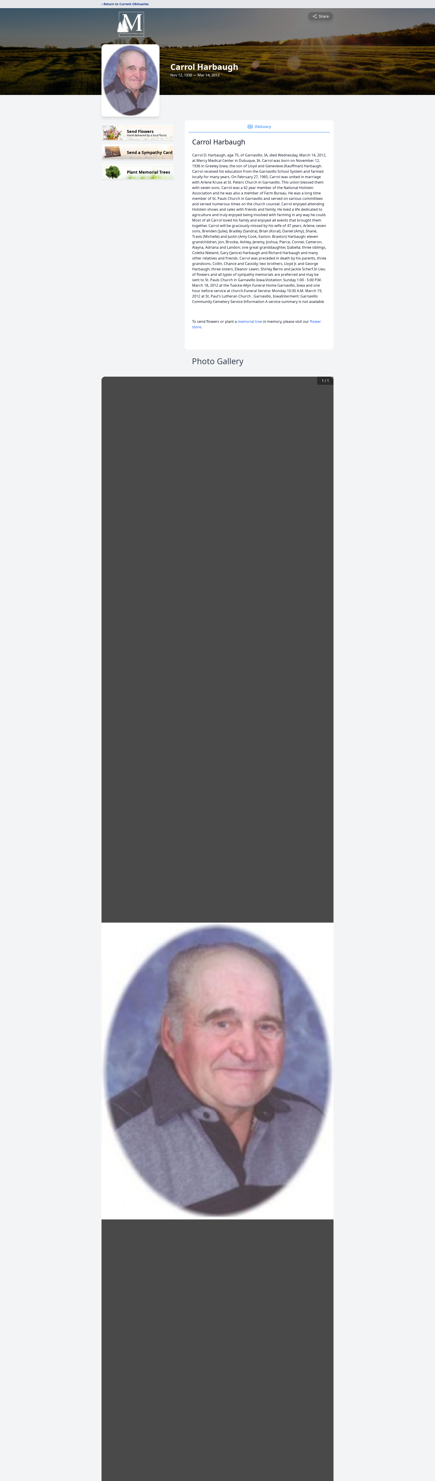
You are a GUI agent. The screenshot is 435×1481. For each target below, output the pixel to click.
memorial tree (250, 321)
